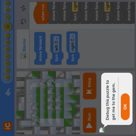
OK (125, 107)
